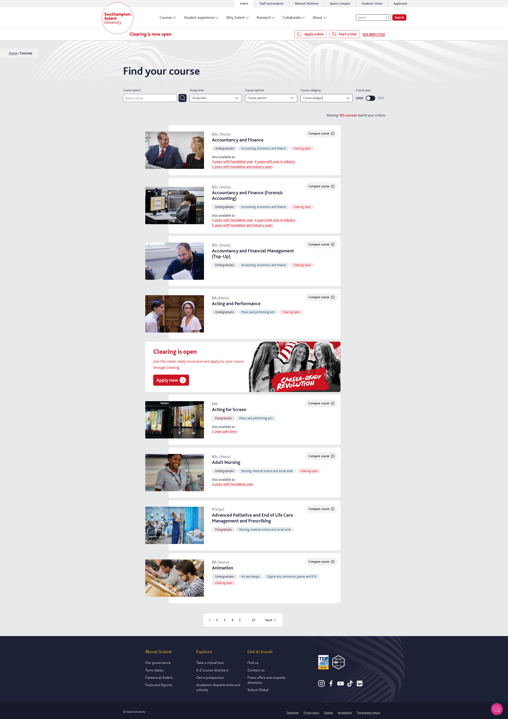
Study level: (197, 90)
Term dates (154, 669)
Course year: (363, 90)
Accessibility (345, 712)
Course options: (255, 90)
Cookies (328, 712)
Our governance (158, 662)
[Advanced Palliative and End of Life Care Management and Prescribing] (174, 525)
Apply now (167, 380)
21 (253, 620)
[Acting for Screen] (174, 419)
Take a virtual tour (210, 662)
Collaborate (292, 17)
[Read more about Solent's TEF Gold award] (323, 663)
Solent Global (257, 689)
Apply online (314, 34)
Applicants (400, 3)
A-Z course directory (212, 669)
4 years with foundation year (232, 161)
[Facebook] (331, 685)
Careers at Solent (159, 677)
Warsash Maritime (306, 3)
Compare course (318, 133)
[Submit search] (183, 98)
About (317, 17)
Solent (244, 3)
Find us (253, 662)
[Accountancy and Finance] (174, 150)
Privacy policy (311, 712)
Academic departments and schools (218, 687)
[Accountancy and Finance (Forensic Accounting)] (174, 205)
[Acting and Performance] (174, 314)
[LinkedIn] (359, 685)
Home (13, 53)
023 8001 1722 (374, 34)
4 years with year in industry (275, 161)
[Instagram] (321, 685)
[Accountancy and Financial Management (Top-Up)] (174, 261)
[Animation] (174, 578)
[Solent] (117, 18)
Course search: (132, 90)
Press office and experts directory (266, 680)
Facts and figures (158, 684)
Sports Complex (340, 3)
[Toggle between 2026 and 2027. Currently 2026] (370, 98)
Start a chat (348, 34)
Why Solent (235, 17)
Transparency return (368, 712)
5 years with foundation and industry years (242, 166)
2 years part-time (224, 431)
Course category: (310, 90)
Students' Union (372, 3)
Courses (166, 17)
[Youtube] (340, 685)
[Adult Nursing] (174, 472)
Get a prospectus (210, 677)
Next (268, 620)
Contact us (256, 669)
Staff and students (271, 3)
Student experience (199, 17)
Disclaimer (293, 712)
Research (264, 17)
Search (399, 17)
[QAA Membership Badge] (338, 663)
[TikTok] (350, 685)
